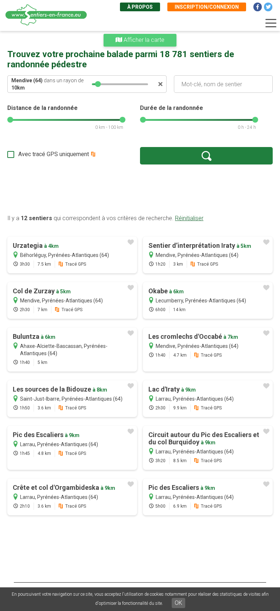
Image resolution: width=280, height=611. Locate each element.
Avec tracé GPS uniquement (53, 154)
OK (178, 602)
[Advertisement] (140, 189)
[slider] (98, 84)
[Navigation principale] (270, 23)
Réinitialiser (189, 218)
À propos (140, 7)
